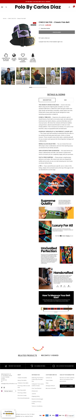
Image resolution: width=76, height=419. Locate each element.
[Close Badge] (15, 410)
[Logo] (38, 7)
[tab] (27, 355)
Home (4, 18)
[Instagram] (4, 387)
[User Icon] (69, 7)
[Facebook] (1, 387)
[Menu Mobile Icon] (2, 7)
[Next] (73, 76)
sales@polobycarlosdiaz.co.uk (9, 383)
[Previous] (3, 76)
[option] (23, 35)
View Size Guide (45, 28)
